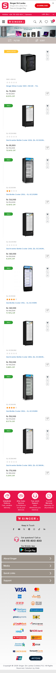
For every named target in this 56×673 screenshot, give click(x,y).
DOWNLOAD (42, 6)
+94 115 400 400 (16, 14)
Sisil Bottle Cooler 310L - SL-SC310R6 (21, 303)
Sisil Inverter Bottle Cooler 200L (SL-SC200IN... (25, 140)
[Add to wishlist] (47, 51)
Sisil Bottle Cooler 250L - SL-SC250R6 (22, 194)
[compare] (47, 55)
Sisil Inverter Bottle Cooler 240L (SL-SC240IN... (25, 249)
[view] (47, 58)
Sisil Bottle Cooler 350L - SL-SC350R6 (22, 411)
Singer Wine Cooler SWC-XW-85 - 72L (22, 86)
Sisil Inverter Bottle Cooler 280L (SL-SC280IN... (25, 357)
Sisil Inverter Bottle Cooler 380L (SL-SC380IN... (25, 465)
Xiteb (37, 668)
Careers (28, 14)
